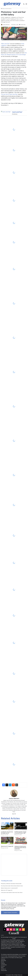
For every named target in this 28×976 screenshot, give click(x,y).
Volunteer (3, 959)
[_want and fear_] (14, 129)
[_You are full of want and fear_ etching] (14, 615)
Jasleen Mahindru (6, 24)
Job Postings (4, 964)
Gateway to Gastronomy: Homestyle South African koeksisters (20, 847)
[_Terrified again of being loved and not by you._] (14, 150)
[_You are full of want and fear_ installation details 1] (14, 406)
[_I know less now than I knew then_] (14, 701)
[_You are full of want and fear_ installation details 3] (14, 590)
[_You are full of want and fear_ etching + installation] (14, 643)
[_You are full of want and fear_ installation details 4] (14, 338)
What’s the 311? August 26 (7, 846)
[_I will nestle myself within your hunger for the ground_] (14, 733)
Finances (3, 963)
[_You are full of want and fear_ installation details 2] (14, 372)
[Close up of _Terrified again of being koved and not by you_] (14, 200)
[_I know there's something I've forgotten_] (14, 673)
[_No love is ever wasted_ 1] (14, 303)
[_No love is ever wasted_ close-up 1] (14, 441)
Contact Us (3, 969)
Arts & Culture (8, 8)
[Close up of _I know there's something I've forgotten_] (14, 222)
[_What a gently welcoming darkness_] (14, 172)
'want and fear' (17, 112)
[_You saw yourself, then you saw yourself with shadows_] (14, 242)
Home (3, 8)
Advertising (3, 960)
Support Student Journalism (10, 912)
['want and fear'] (6, 112)
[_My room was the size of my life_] (14, 764)
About (2, 967)
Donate (2, 961)
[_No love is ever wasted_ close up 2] (14, 475)
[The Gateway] (11, 4)
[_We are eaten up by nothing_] (14, 535)
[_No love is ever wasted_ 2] (14, 269)
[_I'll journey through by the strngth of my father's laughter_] (14, 562)
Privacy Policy (4, 970)
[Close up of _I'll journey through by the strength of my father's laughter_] (14, 505)
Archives (3, 966)
